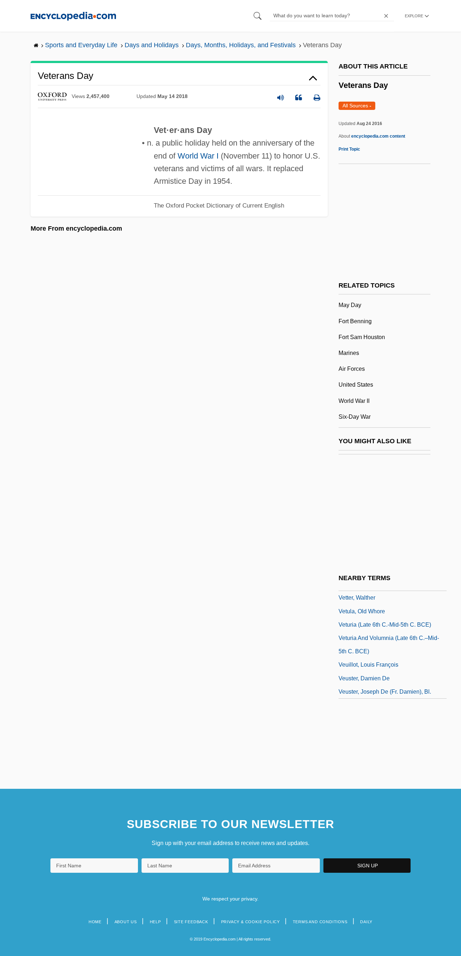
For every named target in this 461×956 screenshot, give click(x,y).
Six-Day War (355, 417)
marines (349, 353)
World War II (354, 401)
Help (155, 922)
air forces (352, 369)
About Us (126, 922)
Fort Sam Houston (362, 337)
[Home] (73, 15)
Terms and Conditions (320, 922)
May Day (350, 305)
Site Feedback (191, 922)
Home (95, 922)
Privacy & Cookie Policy (250, 922)
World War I (198, 155)
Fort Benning (355, 321)
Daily (366, 922)
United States (356, 385)
